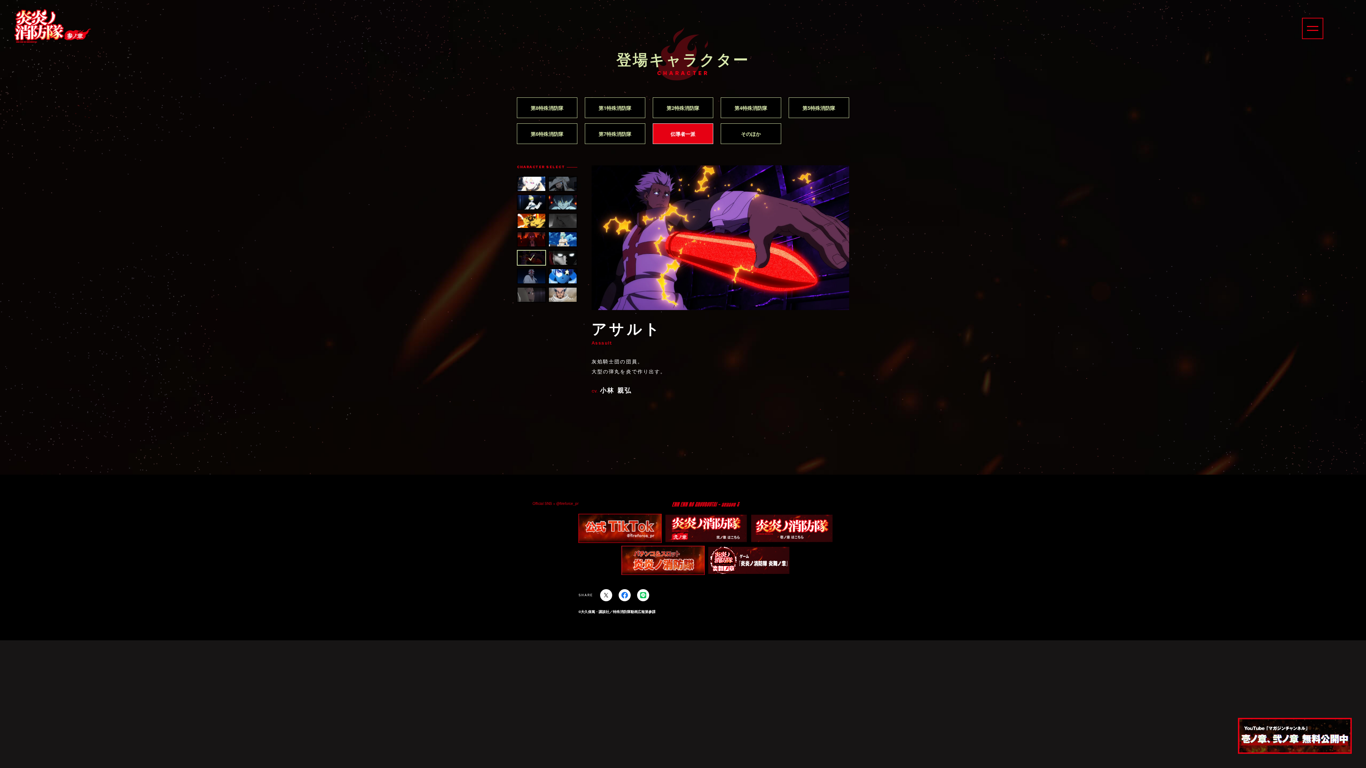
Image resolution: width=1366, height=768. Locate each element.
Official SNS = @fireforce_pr (555, 503)
